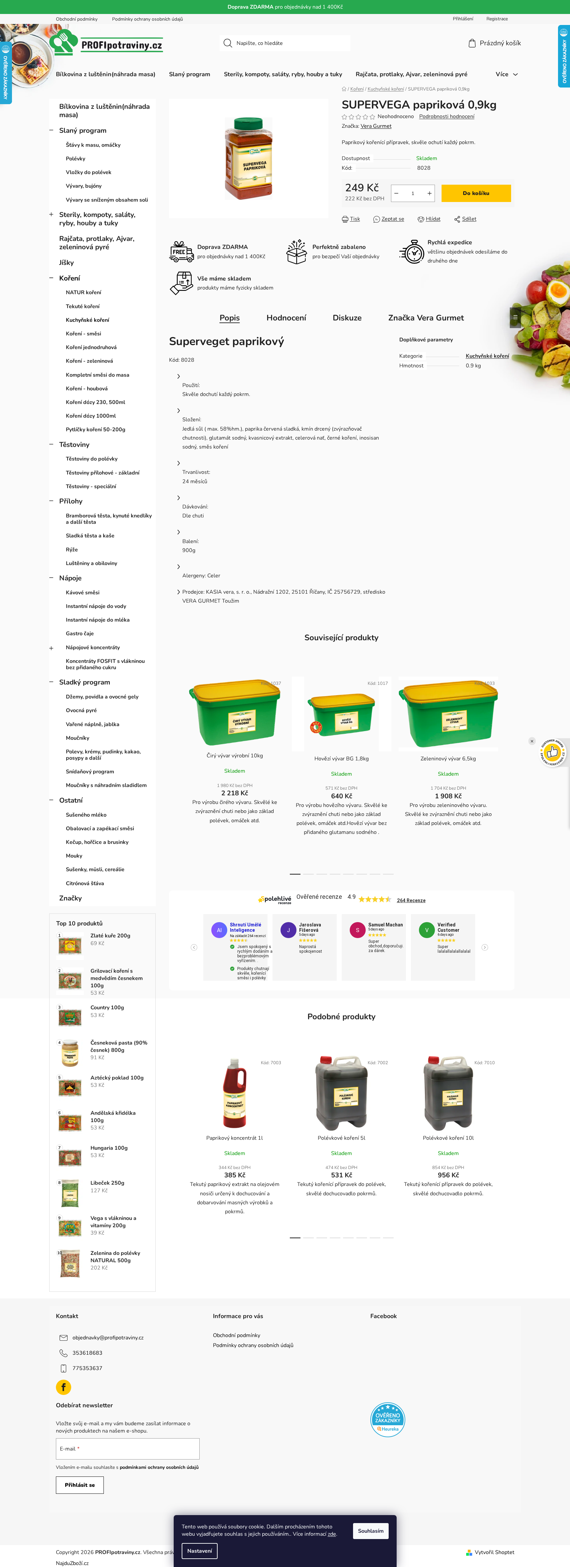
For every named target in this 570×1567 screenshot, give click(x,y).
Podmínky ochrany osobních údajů (147, 19)
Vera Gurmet (376, 126)
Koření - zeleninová (89, 361)
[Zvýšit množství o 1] (430, 193)
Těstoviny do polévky (91, 459)
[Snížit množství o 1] (396, 193)
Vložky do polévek (88, 172)
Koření (69, 278)
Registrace (497, 19)
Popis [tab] (230, 317)
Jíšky (66, 262)
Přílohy (71, 501)
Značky (70, 898)
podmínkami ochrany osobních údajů (159, 1467)
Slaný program (82, 130)
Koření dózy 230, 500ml (95, 402)
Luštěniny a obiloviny (91, 563)
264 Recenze (411, 900)
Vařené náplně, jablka (92, 724)
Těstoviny (74, 444)
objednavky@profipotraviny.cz (108, 1337)
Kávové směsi (82, 592)
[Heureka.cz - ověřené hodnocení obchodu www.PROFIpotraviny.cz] (387, 1419)
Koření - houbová (87, 388)
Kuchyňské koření (87, 320)
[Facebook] (63, 1387)
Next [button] (484, 947)
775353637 (87, 1368)
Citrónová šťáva (85, 883)
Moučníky (77, 738)
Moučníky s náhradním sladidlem (106, 785)
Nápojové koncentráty (93, 647)
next (509, 773)
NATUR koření (83, 292)
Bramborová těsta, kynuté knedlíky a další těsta (109, 519)
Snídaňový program (90, 771)
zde (332, 1534)
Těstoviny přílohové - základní (102, 473)
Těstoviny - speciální (91, 486)
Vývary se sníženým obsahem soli (107, 200)
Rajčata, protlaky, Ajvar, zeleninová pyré (96, 243)
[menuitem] (105, 74)
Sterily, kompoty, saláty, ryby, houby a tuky (97, 219)
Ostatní (71, 800)
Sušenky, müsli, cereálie (95, 869)
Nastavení (199, 1551)
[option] (238, 947)
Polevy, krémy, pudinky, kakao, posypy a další (103, 755)
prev (174, 773)
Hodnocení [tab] (286, 317)
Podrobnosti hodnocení (447, 116)
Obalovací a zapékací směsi (100, 828)
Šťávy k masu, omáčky (93, 145)
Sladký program (84, 682)
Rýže (72, 549)
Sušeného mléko (86, 815)
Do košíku (476, 193)
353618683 (87, 1353)
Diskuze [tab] (347, 317)
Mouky (74, 856)
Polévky (75, 158)
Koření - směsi (83, 333)
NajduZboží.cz (72, 1563)
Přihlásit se (80, 1485)
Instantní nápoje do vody (96, 606)
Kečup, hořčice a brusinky (97, 842)
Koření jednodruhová (91, 347)
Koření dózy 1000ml (91, 416)
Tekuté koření (82, 306)
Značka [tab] (426, 317)
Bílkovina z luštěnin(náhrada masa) (104, 110)
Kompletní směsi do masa (97, 375)
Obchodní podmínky (76, 19)
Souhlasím (371, 1531)
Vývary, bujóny (83, 186)
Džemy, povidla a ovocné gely (102, 696)
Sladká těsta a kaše (90, 535)
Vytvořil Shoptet (494, 1552)
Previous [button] (194, 947)
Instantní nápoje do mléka (98, 620)
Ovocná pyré (81, 710)
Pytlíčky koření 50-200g (95, 429)
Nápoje (70, 578)
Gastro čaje (80, 633)
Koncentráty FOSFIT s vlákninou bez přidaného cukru (105, 664)
